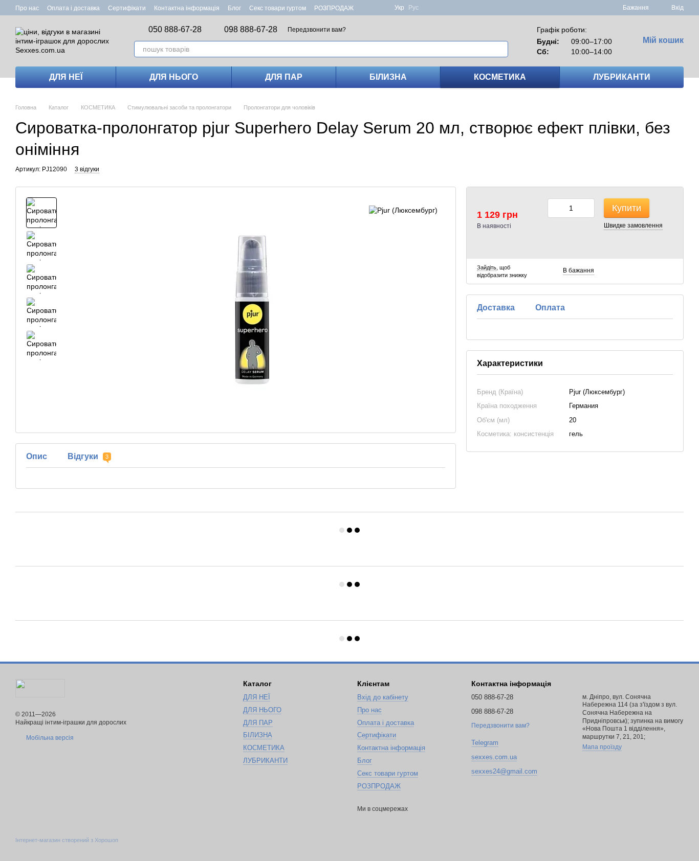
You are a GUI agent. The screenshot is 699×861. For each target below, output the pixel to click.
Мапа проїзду (602, 747)
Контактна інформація (187, 8)
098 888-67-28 (250, 30)
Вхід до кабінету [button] (382, 697)
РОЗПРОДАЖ (334, 8)
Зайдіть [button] (486, 267)
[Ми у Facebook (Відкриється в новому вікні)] (368, 8)
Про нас (27, 8)
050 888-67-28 (175, 30)
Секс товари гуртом (277, 8)
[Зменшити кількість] (555, 208)
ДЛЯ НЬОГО (173, 77)
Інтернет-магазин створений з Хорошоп (66, 840)
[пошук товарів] (500, 49)
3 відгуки (87, 169)
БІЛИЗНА (388, 77)
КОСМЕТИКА (500, 77)
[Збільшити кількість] (587, 208)
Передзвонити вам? (317, 29)
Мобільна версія (49, 737)
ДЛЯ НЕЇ (65, 77)
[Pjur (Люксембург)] (403, 210)
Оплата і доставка (73, 8)
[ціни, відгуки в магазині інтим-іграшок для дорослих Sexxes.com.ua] (40, 687)
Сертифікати (127, 8)
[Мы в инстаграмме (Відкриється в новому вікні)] (380, 8)
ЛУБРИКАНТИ (621, 77)
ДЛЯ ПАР (283, 77)
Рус (413, 8)
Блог (234, 8)
